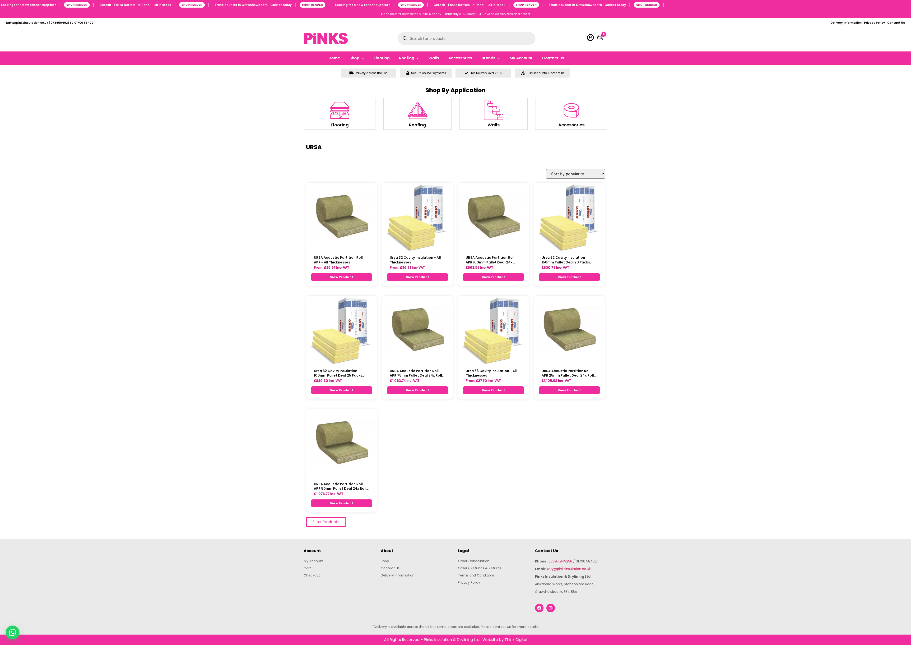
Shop (354, 58)
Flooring (382, 58)
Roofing (406, 58)
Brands (488, 58)
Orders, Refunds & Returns (479, 568)
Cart (307, 568)
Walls (433, 58)
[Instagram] (550, 608)
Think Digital (516, 639)
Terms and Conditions (476, 575)
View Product (341, 277)
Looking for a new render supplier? (47, 4)
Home (334, 58)
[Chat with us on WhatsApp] (12, 632)
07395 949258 (560, 561)
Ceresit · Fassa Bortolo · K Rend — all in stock (154, 4)
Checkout (312, 575)
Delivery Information (846, 23)
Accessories (460, 58)
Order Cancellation (473, 561)
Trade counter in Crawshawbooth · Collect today (272, 4)
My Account (521, 58)
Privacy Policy (874, 23)
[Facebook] (539, 608)
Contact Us (896, 23)
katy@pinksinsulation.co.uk (569, 569)
